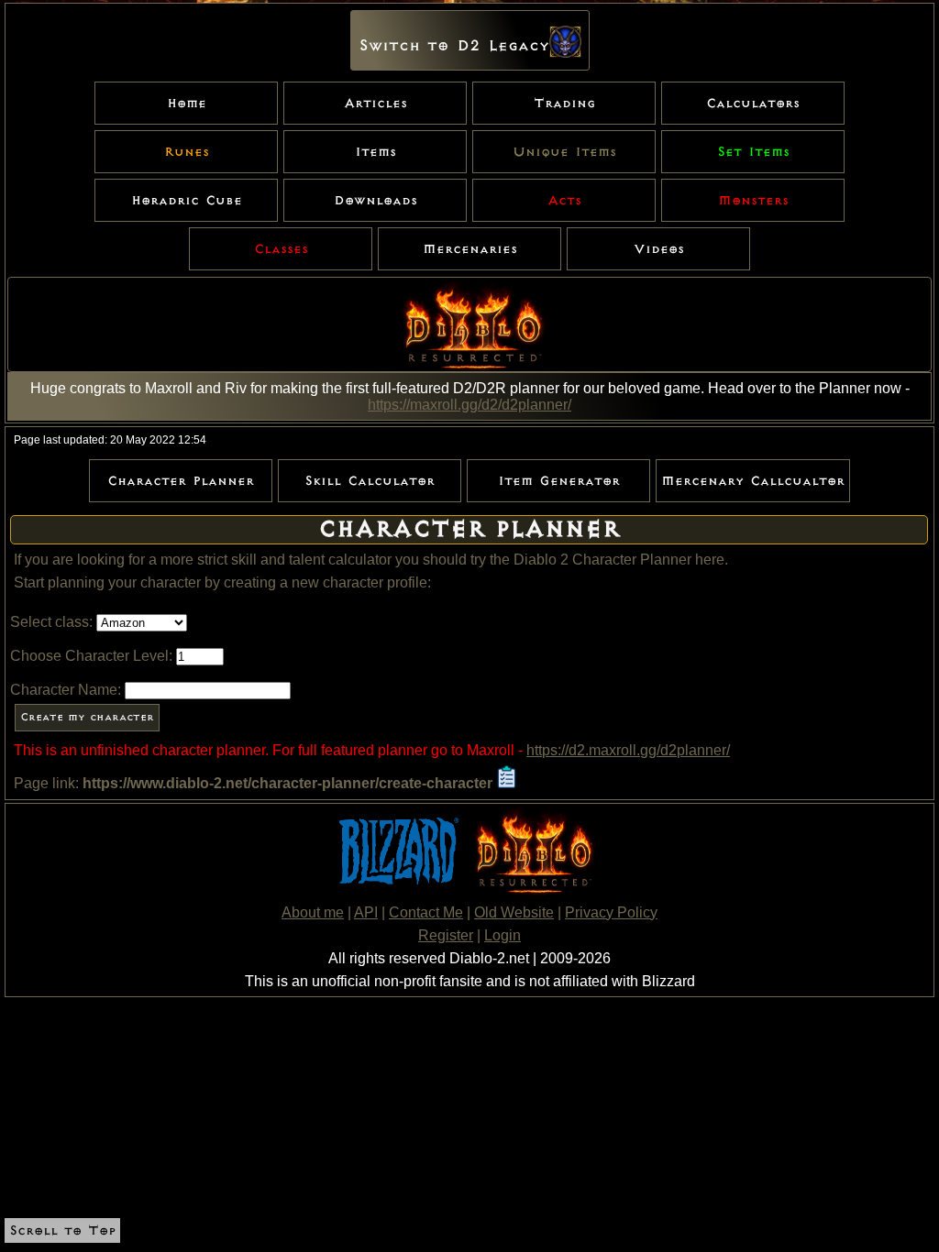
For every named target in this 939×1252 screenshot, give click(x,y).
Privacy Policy (611, 912)
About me (313, 912)
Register (445, 935)
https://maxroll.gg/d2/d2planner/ (469, 404)
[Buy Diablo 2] (531, 891)
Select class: (51, 622)
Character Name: (65, 689)
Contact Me (426, 912)
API (366, 912)
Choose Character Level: (91, 656)
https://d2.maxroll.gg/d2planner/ (628, 750)
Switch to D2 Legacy (454, 46)
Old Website (514, 912)
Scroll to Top (62, 1230)
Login (502, 935)
